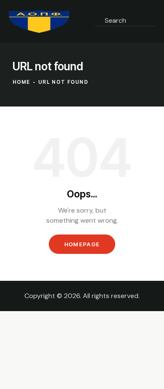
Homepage (82, 244)
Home (21, 82)
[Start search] (101, 31)
